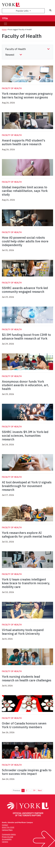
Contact (5, 825)
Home (4, 29)
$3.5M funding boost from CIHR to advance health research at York (26, 336)
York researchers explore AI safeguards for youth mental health (27, 534)
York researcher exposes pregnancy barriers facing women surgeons (27, 95)
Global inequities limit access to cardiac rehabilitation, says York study (25, 191)
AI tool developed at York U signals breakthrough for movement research (27, 486)
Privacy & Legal (7, 837)
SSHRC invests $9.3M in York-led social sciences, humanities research (25, 435)
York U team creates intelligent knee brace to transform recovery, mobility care (26, 583)
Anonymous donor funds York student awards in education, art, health (25, 385)
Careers (5, 842)
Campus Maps (7, 830)
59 (34, 790)
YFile (5, 18)
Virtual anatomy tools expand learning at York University (23, 632)
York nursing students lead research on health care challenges (26, 678)
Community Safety (9, 834)
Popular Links (22, 10)
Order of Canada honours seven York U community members (24, 725)
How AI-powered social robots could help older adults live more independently (25, 241)
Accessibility (7, 839)
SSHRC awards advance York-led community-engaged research (25, 290)
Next (40, 790)
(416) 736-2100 (8, 827)
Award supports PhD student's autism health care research (23, 142)
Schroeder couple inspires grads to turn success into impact (26, 772)
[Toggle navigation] (5, 23)
